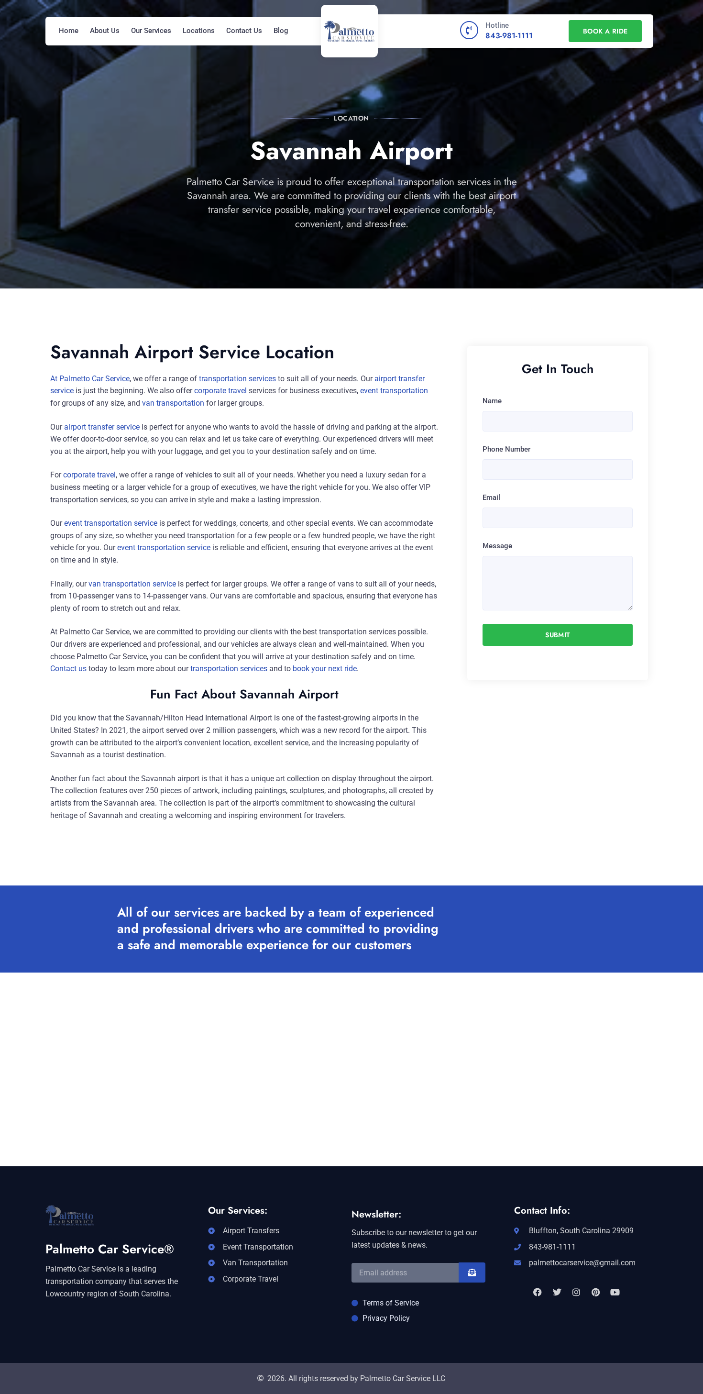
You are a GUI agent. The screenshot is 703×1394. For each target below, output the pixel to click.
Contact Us (244, 30)
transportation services (237, 378)
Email (491, 497)
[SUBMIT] (472, 1272)
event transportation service (110, 523)
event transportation (394, 390)
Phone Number (506, 449)
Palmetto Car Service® (109, 1249)
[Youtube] (615, 1292)
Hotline (497, 25)
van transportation (173, 403)
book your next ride (325, 668)
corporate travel (220, 390)
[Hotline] (469, 30)
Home (68, 30)
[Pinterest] (595, 1292)
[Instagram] (576, 1292)
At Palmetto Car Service (90, 378)
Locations (199, 30)
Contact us (68, 668)
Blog (281, 30)
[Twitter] (556, 1292)
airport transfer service (102, 426)
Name (492, 401)
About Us (105, 30)
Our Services (151, 30)
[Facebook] (537, 1292)
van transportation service (132, 583)
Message (497, 546)
